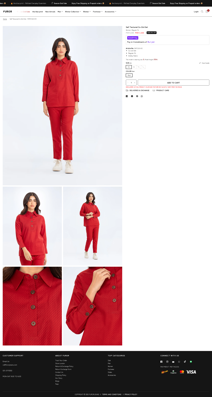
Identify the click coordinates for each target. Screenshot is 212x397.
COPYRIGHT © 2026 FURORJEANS (87, 394)
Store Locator (60, 363)
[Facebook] (163, 361)
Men (59, 11)
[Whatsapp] (181, 361)
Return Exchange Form (63, 369)
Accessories (109, 11)
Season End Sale (51, 3)
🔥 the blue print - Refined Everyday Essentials (19, 3)
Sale (109, 360)
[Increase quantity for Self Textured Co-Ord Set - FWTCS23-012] (134, 83)
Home (5, 19)
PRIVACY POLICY (131, 394)
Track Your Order (61, 360)
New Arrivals (50, 11)
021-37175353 (7, 370)
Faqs (57, 384)
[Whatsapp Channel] (192, 361)
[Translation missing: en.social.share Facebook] (127, 96)
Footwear (97, 11)
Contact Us (59, 372)
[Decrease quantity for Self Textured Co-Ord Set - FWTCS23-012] (128, 83)
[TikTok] (186, 361)
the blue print (37, 11)
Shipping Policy (60, 375)
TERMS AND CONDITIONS (111, 394)
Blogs (57, 381)
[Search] (202, 11)
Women (86, 11)
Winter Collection (72, 11)
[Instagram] (169, 361)
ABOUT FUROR (62, 356)
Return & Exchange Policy (64, 366)
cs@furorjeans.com (10, 365)
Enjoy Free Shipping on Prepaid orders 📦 (79, 3)
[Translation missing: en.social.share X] (132, 96)
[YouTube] (175, 362)
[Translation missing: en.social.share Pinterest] (137, 96)
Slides (110, 372)
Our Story (58, 378)
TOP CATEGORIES (116, 356)
